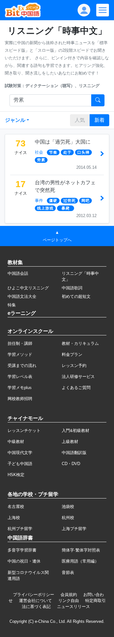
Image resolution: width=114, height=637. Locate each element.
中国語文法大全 (22, 296)
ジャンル (15, 120)
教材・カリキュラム (80, 343)
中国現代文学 (20, 452)
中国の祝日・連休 (24, 561)
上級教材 (70, 441)
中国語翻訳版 (74, 452)
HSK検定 (16, 474)
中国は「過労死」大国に (63, 142)
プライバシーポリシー (33, 594)
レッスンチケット (24, 430)
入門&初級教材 (75, 430)
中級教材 (16, 441)
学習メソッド (20, 354)
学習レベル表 (20, 376)
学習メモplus (20, 387)
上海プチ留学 (74, 528)
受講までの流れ (22, 365)
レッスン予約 (74, 365)
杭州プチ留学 (20, 528)
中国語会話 (18, 273)
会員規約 (68, 594)
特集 (12, 305)
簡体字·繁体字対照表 (81, 550)
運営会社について (35, 600)
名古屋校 (16, 506)
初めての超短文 (76, 296)
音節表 (68, 572)
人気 (80, 120)
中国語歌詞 (72, 288)
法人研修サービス (78, 376)
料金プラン (72, 354)
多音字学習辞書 (22, 550)
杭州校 (68, 517)
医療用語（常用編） (80, 561)
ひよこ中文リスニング (28, 288)
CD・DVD (71, 463)
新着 (99, 120)
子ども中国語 (20, 463)
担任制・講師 (20, 343)
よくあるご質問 (76, 387)
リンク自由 (68, 600)
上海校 (14, 517)
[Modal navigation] (102, 10)
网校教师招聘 (20, 398)
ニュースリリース (73, 606)
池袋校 (68, 506)
